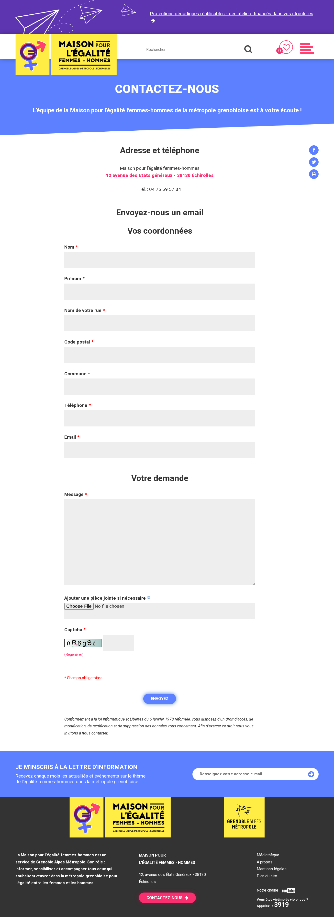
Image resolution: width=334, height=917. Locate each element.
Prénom (74, 278)
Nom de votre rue (84, 310)
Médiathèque (268, 855)
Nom (71, 247)
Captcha (75, 629)
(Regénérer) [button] (73, 654)
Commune (77, 374)
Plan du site (267, 876)
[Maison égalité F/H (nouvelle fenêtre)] (244, 836)
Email (71, 437)
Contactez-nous (164, 897)
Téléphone (77, 405)
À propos (264, 862)
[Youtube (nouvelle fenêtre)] (287, 890)
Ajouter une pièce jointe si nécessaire (105, 598)
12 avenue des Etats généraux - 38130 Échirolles (160, 175)
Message (75, 494)
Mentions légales (272, 869)
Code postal (78, 342)
